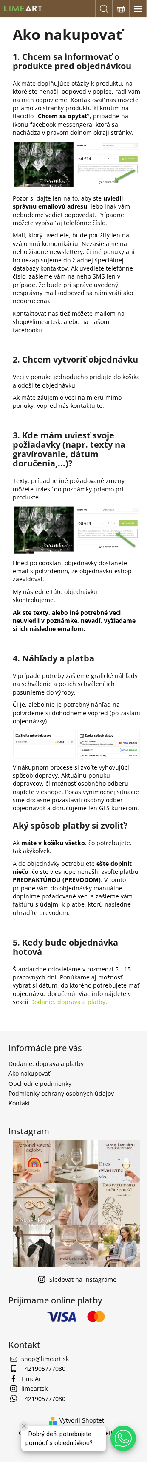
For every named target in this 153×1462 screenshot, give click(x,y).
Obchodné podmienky (39, 1084)
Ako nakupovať (29, 1073)
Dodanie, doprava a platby (67, 1002)
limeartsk (34, 1388)
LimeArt (32, 1379)
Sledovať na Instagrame (82, 1279)
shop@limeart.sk (45, 1359)
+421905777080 (43, 1368)
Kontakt (19, 1103)
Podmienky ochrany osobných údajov (61, 1093)
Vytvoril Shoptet (82, 1420)
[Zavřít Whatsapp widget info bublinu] (23, 1426)
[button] (123, 1438)
